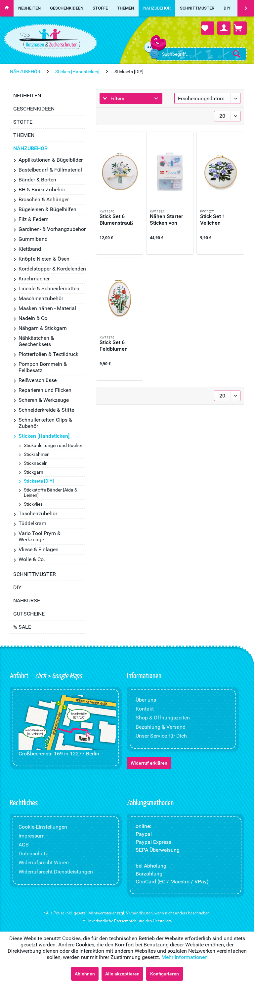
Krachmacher (34, 278)
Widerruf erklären (149, 763)
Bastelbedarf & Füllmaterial (50, 170)
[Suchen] (236, 53)
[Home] (7, 8)
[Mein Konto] (224, 28)
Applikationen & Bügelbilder (51, 160)
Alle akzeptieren (122, 973)
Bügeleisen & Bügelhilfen (47, 209)
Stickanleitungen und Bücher (53, 445)
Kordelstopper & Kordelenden (52, 269)
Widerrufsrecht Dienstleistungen (56, 872)
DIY (17, 587)
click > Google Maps (58, 675)
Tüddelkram (32, 523)
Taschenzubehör (38, 513)
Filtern (116, 98)
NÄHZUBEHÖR (30, 148)
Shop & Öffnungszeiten (163, 717)
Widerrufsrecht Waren (44, 862)
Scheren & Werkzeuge (44, 400)
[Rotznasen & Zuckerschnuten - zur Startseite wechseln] (49, 39)
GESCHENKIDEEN (34, 109)
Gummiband (33, 239)
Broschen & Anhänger (44, 199)
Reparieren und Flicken (45, 390)
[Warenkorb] (240, 28)
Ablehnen (85, 973)
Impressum (32, 836)
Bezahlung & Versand (161, 727)
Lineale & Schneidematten (49, 288)
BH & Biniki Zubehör (42, 189)
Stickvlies (33, 504)
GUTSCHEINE (29, 614)
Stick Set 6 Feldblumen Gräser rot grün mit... (118, 345)
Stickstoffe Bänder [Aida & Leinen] (50, 492)
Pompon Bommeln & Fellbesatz (43, 367)
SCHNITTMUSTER (34, 574)
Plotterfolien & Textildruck (48, 354)
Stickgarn (33, 472)
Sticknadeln (36, 463)
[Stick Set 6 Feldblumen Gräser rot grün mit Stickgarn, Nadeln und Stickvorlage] (120, 297)
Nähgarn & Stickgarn (43, 328)
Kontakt (145, 709)
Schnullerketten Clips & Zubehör (45, 423)
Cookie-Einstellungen (43, 827)
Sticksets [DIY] (39, 481)
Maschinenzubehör (41, 298)
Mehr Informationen (184, 957)
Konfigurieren (164, 973)
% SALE (22, 627)
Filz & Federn (34, 219)
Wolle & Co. (32, 559)
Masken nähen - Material (47, 308)
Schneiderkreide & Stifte (46, 410)
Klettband (30, 249)
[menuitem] (201, 54)
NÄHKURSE (26, 600)
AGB (24, 844)
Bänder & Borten (37, 179)
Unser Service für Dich (161, 736)
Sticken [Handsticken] (44, 436)
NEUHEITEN (27, 95)
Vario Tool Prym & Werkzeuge (40, 536)
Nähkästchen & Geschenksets (36, 341)
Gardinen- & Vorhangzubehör (52, 229)
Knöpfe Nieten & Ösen (44, 259)
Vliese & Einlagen (39, 549)
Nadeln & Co (33, 318)
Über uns (146, 700)
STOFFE (22, 122)
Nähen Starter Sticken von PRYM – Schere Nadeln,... (168, 219)
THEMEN (23, 135)
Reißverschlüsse (38, 380)
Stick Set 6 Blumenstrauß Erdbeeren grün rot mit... (118, 219)
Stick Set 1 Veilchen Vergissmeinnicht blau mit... (220, 219)
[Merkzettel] (207, 28)
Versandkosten (139, 913)
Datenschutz (33, 853)
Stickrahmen (37, 454)
